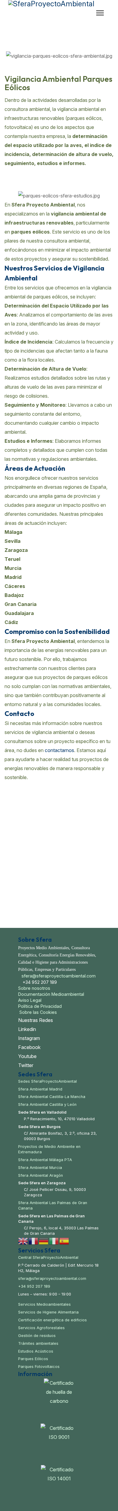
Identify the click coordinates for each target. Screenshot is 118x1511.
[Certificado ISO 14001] (59, 1484)
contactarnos (59, 750)
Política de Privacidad (40, 1006)
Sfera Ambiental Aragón (40, 1175)
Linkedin (27, 1029)
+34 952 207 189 (34, 1286)
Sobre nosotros (34, 988)
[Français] (33, 1241)
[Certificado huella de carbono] (59, 1399)
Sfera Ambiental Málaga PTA (45, 1160)
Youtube (27, 1056)
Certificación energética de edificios (52, 1320)
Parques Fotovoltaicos (39, 1366)
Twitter (25, 1065)
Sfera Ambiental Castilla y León (47, 1104)
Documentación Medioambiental (51, 994)
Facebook (29, 1047)
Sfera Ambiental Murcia (40, 1167)
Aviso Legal (29, 1000)
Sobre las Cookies (37, 1012)
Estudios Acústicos (35, 1351)
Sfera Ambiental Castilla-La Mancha (51, 1096)
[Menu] (100, 13)
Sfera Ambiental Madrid (40, 1089)
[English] (23, 1241)
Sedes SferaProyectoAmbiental (47, 1081)
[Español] (64, 1241)
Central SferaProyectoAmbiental (48, 1257)
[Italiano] (54, 1241)
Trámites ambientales (38, 1343)
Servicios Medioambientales (44, 1304)
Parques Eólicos (33, 1359)
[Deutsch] (44, 1241)
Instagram (29, 1038)
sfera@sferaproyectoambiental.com (58, 975)
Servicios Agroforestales (41, 1328)
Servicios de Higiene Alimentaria (48, 1312)
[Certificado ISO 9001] (59, 1443)
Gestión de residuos (37, 1335)
